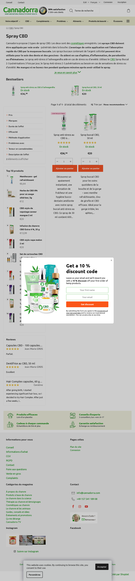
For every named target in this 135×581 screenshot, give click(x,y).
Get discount (87, 304)
